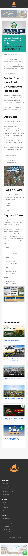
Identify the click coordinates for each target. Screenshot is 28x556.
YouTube (5, 505)
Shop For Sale (6, 529)
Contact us (6, 494)
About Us (5, 483)
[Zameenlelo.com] (14, 6)
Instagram (5, 507)
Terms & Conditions (8, 491)
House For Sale (7, 518)
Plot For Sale (6, 521)
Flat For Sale (6, 526)
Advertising (6, 486)
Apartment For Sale (8, 523)
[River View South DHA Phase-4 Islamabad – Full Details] (14, 28)
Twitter (5, 510)
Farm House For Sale (8, 532)
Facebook (5, 502)
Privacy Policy (6, 488)
